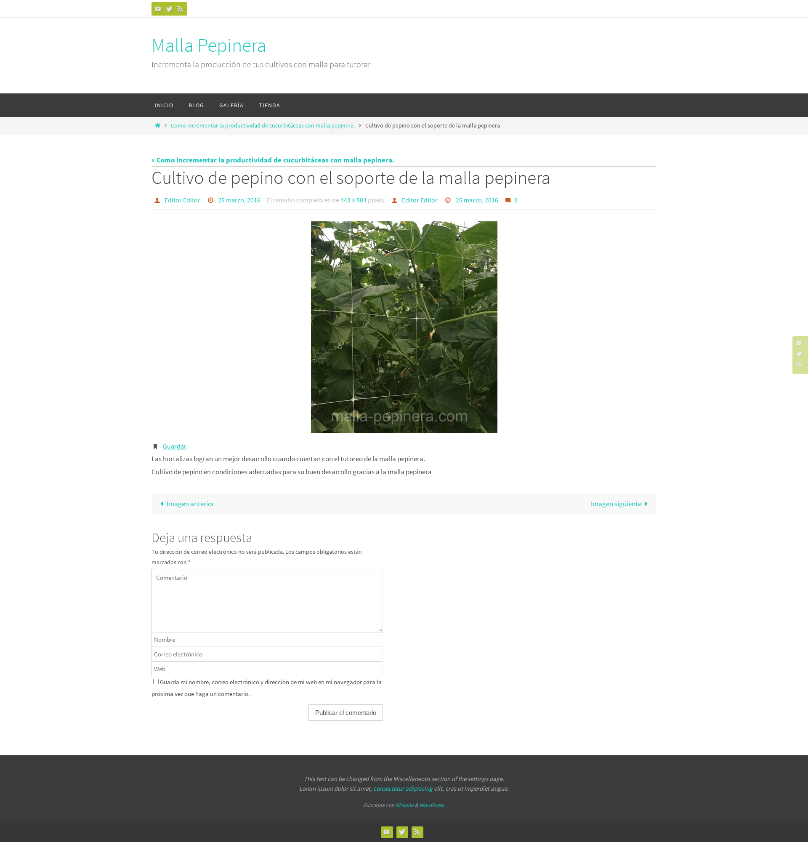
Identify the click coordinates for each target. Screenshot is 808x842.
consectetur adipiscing (403, 788)
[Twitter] (169, 8)
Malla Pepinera (209, 45)
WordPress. (432, 805)
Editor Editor (182, 200)
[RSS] (180, 8)
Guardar (174, 446)
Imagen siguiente (616, 503)
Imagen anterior (190, 503)
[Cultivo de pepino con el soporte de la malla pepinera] (404, 327)
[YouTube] (158, 8)
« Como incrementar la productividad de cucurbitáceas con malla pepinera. (273, 160)
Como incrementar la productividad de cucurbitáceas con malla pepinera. (263, 125)
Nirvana (405, 805)
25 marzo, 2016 (239, 200)
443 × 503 (353, 200)
